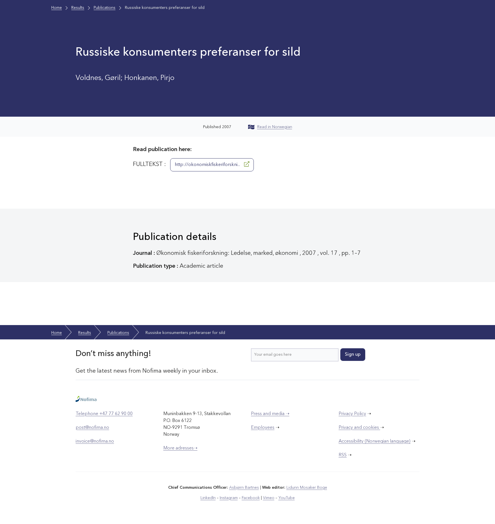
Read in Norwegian (274, 127)
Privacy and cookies (359, 427)
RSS (343, 455)
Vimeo (268, 498)
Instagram (229, 498)
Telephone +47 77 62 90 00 (104, 414)
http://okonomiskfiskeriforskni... (208, 165)
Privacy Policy (352, 414)
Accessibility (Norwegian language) (374, 441)
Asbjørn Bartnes (244, 488)
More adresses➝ (180, 448)
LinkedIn (208, 498)
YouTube (286, 498)
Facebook (251, 498)
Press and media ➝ (270, 414)
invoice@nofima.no (95, 441)
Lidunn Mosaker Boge (306, 488)
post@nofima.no (92, 427)
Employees (262, 427)
